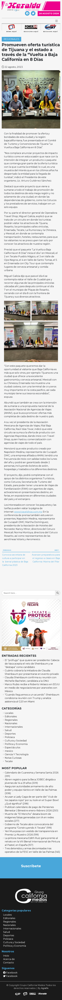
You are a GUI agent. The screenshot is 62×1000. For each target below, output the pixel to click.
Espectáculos (12, 747)
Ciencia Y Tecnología (16, 754)
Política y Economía (16, 744)
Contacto (8, 962)
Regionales (11, 39)
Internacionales (14, 726)
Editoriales (11, 716)
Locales (9, 713)
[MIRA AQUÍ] (11, 27)
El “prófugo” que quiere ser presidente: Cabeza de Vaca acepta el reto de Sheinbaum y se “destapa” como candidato (32, 663)
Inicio (6, 955)
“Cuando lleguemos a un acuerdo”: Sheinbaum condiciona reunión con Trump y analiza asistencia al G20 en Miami (32, 698)
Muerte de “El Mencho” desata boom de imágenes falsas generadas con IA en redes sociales (29, 817)
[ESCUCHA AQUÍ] (31, 27)
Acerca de (9, 959)
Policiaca (10, 737)
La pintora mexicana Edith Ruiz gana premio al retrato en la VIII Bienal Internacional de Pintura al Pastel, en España (32, 841)
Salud (8, 730)
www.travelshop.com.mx (28, 511)
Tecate (9, 761)
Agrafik (44, 988)
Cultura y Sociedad (16, 740)
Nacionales (11, 723)
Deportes (10, 733)
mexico (9, 751)
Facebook (11, 972)
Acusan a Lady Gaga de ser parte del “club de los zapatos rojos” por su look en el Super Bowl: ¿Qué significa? (32, 800)
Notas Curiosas (13, 757)
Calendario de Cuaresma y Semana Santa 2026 (31, 772)
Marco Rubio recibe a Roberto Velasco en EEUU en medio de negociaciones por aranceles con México (32, 688)
